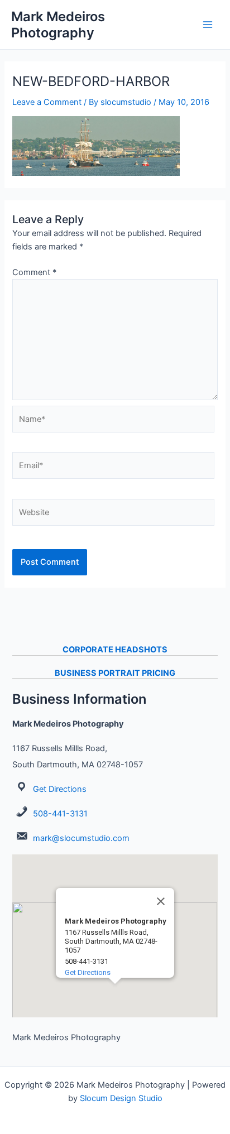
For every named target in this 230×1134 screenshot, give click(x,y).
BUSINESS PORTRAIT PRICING (115, 673)
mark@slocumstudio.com (81, 838)
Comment (34, 272)
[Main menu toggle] (208, 24)
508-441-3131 (60, 814)
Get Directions (60, 789)
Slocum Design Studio (121, 1098)
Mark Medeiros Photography (58, 24)
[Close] (160, 901)
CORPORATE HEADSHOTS (115, 650)
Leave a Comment (47, 102)
